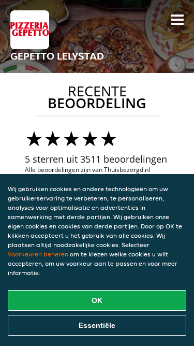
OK (97, 300)
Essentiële (97, 325)
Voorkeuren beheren (38, 254)
